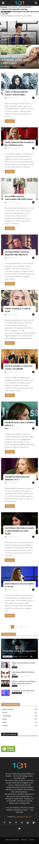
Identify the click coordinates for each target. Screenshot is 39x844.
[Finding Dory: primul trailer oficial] (5, 693)
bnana (7, 428)
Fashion (15, 676)
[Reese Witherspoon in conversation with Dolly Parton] (19, 189)
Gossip (4, 30)
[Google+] (10, 823)
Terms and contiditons (12, 840)
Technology (6, 716)
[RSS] (22, 823)
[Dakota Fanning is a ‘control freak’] (19, 301)
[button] (36, 3)
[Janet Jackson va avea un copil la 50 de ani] (19, 576)
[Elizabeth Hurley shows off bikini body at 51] (19, 414)
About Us (24, 840)
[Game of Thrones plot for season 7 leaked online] (19, 84)
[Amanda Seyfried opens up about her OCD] (19, 469)
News (4, 722)
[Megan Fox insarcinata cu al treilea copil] (5, 665)
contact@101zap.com (23, 817)
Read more (9, 121)
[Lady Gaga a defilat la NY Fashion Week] (5, 674)
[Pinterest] (16, 823)
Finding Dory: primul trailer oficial (23, 691)
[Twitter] (33, 823)
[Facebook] (4, 823)
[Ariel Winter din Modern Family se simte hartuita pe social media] (19, 523)
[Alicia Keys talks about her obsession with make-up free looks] (19, 36)
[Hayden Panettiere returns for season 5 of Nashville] (19, 359)
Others (4, 719)
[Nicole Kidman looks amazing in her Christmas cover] (19, 136)
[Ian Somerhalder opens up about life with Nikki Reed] (19, 245)
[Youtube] (19, 829)
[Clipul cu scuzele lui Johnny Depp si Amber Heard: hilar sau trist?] (5, 683)
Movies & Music (7, 656)
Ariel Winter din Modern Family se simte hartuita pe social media (19, 531)
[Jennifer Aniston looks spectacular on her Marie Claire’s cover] (19, 59)
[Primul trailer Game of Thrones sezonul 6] (19, 649)
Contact (31, 840)
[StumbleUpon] (28, 823)
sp (2, 42)
